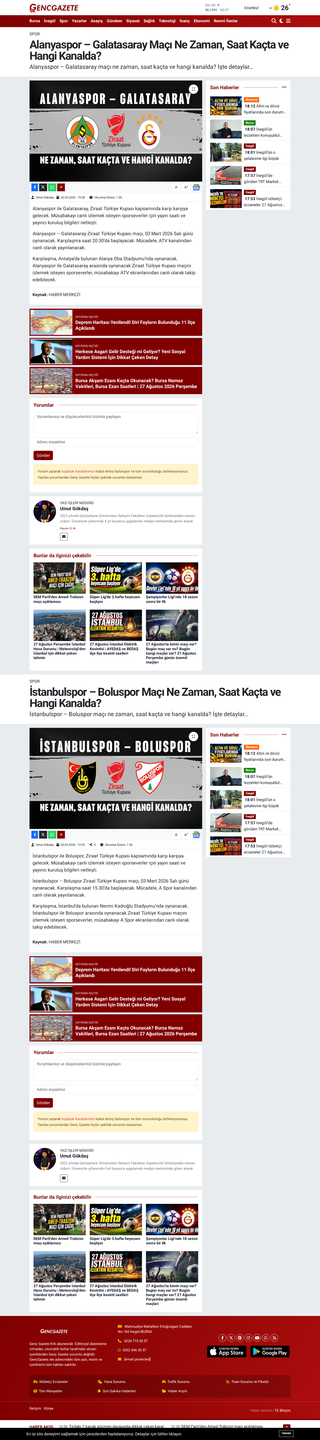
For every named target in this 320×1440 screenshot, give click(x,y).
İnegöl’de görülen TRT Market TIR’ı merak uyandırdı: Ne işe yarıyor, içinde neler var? (263, 179)
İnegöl (50, 20)
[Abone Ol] (196, 187)
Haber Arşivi (177, 1391)
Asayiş (97, 20)
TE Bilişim (282, 1410)
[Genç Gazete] (54, 7)
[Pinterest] (240, 1338)
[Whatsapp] (266, 1338)
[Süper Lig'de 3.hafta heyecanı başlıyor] (116, 577)
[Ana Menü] (287, 21)
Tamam (286, 1433)
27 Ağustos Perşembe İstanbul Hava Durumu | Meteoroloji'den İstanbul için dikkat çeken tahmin (59, 651)
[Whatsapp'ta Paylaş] (52, 187)
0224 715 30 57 (136, 1341)
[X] (231, 1338)
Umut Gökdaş (45, 197)
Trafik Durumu (178, 1382)
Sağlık (149, 20)
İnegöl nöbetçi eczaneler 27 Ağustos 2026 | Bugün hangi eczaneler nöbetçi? (263, 202)
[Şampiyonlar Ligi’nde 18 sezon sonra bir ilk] (172, 577)
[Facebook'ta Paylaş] (34, 187)
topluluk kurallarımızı (79, 471)
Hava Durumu (114, 1382)
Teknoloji (167, 20)
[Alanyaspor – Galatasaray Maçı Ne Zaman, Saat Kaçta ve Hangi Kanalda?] (116, 131)
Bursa (35, 20)
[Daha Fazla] (61, 187)
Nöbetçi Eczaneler (53, 1382)
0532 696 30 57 (134, 1350)
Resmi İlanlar (226, 20)
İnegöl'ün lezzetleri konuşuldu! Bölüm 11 (262, 132)
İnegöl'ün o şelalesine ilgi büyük (261, 155)
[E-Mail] (64, 537)
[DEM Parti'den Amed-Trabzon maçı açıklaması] (59, 577)
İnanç (185, 20)
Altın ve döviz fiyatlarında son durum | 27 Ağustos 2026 (264, 109)
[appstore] (226, 1351)
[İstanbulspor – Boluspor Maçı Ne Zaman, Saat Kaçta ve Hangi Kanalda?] (116, 778)
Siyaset (133, 20)
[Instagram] (248, 1338)
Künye (48, 1408)
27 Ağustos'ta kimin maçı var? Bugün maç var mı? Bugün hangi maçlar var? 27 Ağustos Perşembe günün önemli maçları (171, 653)
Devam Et (66, 528)
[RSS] (274, 1338)
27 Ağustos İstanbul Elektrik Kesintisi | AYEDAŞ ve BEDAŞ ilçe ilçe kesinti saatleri (114, 648)
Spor (64, 20)
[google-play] (269, 1351)
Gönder (43, 455)
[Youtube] (257, 1338)
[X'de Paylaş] (43, 187)
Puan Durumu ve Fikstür (250, 1382)
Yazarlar (79, 20)
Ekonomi (202, 20)
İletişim (35, 1408)
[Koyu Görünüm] (280, 21)
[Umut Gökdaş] (44, 511)
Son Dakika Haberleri (119, 1391)
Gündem (114, 20)
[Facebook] (222, 1338)
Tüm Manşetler (50, 1391)
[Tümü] (284, 87)
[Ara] (274, 21)
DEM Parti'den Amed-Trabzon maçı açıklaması (58, 599)
